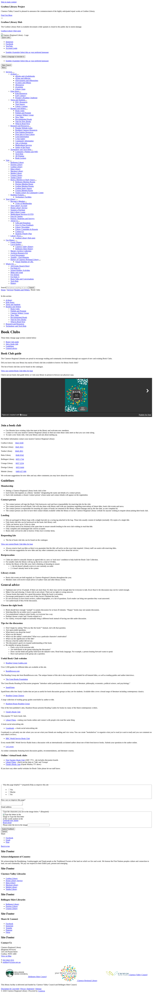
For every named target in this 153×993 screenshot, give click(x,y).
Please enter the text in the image (15, 825)
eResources (19, 85)
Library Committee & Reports (26, 229)
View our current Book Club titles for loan (17, 371)
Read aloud (7, 823)
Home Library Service (19, 208)
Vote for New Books (23, 121)
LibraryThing (11, 720)
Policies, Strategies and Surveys (22, 219)
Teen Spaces (20, 104)
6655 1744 (20, 459)
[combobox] (13, 56)
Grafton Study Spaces (23, 188)
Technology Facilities (23, 197)
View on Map (6, 956)
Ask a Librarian (21, 143)
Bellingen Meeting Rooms (25, 182)
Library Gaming (21, 106)
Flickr (8, 932)
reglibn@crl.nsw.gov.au (12, 962)
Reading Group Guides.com (16, 663)
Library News (16, 236)
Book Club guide (12, 342)
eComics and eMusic (23, 83)
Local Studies (16, 244)
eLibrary (14, 74)
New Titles (19, 117)
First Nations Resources (24, 132)
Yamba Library (16, 178)
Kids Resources (21, 93)
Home (3, 290)
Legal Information (22, 137)
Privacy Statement (27, 989)
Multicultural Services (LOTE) (22, 214)
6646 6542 (20, 455)
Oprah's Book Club (13, 712)
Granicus (41, 991)
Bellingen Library (17, 162)
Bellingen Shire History (24, 249)
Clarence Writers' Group (24, 115)
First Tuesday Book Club (15, 760)
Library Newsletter (22, 227)
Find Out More (6, 15)
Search (3, 287)
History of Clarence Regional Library (25, 260)
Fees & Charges (17, 216)
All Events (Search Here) (20, 266)
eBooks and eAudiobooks (25, 76)
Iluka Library (15, 169)
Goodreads (10, 728)
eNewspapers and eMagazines (26, 80)
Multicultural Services (23, 145)
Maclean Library (17, 171)
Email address (6, 807)
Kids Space (15, 91)
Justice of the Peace (22, 147)
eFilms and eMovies (22, 78)
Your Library (11, 199)
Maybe (12, 792)
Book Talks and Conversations (22, 279)
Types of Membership (23, 203)
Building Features (17, 195)
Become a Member (18, 201)
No (11, 794)
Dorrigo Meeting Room (24, 184)
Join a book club (12, 344)
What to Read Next (22, 124)
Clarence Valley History (24, 247)
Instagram (9, 926)
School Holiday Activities (20, 270)
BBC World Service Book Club (18, 738)
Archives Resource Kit (19, 253)
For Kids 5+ (15, 277)
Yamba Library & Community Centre (29, 193)
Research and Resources (20, 126)
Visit (7, 160)
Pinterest (9, 930)
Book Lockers (20, 158)
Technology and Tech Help (21, 150)
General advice (11, 348)
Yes (11, 790)
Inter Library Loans (18, 212)
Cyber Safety (20, 139)
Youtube (9, 928)
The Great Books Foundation (17, 679)
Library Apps (20, 89)
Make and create (17, 272)
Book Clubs (19, 111)
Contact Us (19, 231)
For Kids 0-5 (15, 268)
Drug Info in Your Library (25, 134)
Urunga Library (16, 175)
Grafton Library (16, 167)
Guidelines (10, 346)
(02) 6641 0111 (8, 960)
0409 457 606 (21, 471)
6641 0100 (19, 443)
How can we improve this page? (13, 800)
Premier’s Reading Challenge (26, 98)
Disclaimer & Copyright (10, 989)
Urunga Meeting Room (24, 190)
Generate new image (10, 820)
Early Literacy (20, 96)
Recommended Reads (23, 119)
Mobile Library (16, 173)
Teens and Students (18, 100)
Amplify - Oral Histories (20, 257)
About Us (14, 221)
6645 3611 (19, 447)
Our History (10, 240)
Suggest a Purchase (18, 210)
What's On (10, 264)
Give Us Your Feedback (24, 225)
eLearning (19, 87)
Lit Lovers (10, 747)
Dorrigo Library (17, 165)
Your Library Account (19, 206)
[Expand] (13, 72)
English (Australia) (27, 52)
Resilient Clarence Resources (26, 130)
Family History (16, 242)
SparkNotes (10, 687)
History (13, 283)
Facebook (9, 924)
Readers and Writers (18, 109)
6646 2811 (19, 451)
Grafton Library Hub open (11, 31)
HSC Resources (21, 102)
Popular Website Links (23, 128)
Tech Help (19, 154)
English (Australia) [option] (27, 61)
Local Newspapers (18, 255)
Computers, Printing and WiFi (26, 152)
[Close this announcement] (2, 33)
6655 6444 (20, 467)
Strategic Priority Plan (23, 234)
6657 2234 (20, 463)
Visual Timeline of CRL (24, 262)
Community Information (24, 141)
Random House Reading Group (18, 704)
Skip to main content (8, 2)
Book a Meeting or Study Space (23, 180)
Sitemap (38, 989)
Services (10, 290)
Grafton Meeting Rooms (24, 186)
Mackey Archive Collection (21, 251)
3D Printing (19, 156)
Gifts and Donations (22, 223)
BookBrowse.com (12, 671)
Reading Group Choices (15, 696)
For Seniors (15, 275)
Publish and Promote (23, 113)
